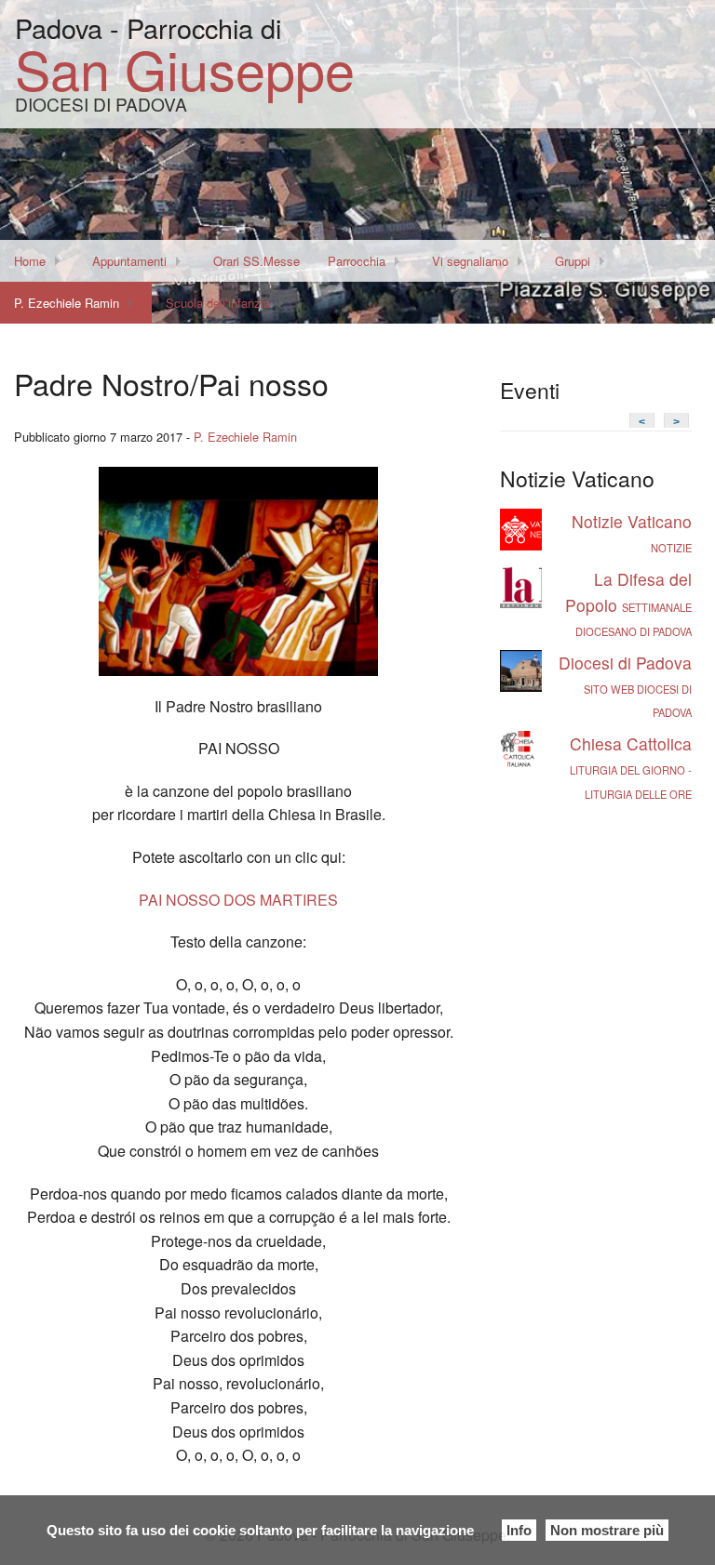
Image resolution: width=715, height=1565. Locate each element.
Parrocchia (356, 261)
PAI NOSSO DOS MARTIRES (238, 899)
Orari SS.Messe (256, 261)
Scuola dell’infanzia (218, 303)
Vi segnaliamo (470, 261)
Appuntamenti (129, 261)
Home (30, 261)
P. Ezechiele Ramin (66, 303)
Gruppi (572, 261)
